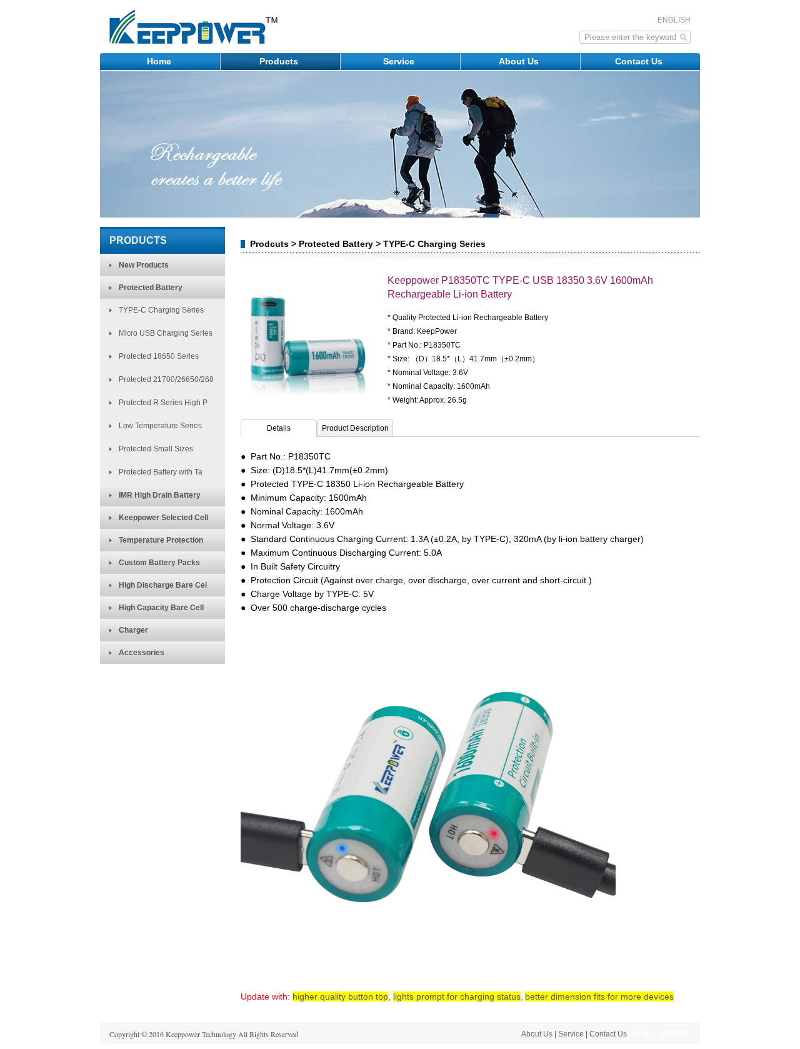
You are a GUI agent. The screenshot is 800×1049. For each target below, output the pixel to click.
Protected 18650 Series (159, 356)
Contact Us (640, 61)
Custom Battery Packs (159, 562)
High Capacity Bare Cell (161, 607)
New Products (144, 265)
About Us (520, 61)
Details (279, 428)
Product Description (355, 428)
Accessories (141, 652)
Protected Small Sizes (156, 448)
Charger (133, 630)
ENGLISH (674, 20)
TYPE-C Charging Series (161, 310)
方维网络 (676, 1034)
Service (400, 61)
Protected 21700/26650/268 (166, 379)
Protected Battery (150, 287)
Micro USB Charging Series (165, 333)
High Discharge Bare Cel (163, 585)
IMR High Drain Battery (160, 495)
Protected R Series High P (163, 402)
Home (160, 61)
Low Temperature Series (160, 425)
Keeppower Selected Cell (163, 517)
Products (280, 61)
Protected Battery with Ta (160, 472)
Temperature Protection (161, 540)
